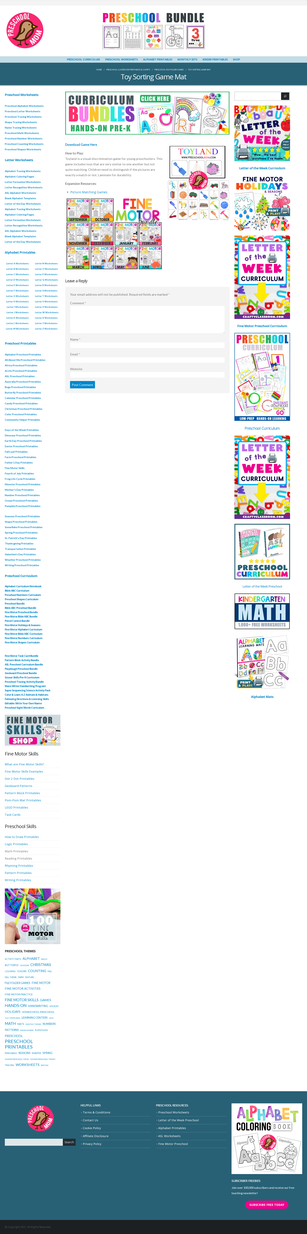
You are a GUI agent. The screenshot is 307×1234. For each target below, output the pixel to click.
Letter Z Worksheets (46, 328)
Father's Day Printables (19, 462)
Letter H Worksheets (17, 301)
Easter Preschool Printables (21, 446)
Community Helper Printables (22, 419)
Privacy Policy (92, 1144)
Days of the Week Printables (22, 429)
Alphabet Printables (157, 59)
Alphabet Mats (262, 697)
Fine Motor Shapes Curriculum (22, 642)
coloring (10, 971)
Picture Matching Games (88, 192)
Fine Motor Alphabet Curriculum (23, 629)
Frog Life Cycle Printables (20, 478)
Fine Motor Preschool (173, 1144)
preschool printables (19, 1044)
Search (69, 1142)
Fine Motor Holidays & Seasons (22, 625)
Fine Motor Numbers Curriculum (23, 638)
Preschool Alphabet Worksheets (24, 105)
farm (21, 977)
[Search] (285, 96)
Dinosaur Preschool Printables (23, 435)
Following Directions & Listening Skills (27, 699)
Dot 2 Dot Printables (19, 779)
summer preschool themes (42, 1059)
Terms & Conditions (96, 1112)
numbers (49, 1024)
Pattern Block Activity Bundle (22, 660)
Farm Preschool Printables (20, 457)
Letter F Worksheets (17, 290)
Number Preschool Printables (22, 495)
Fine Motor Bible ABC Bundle (21, 616)
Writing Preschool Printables (22, 565)
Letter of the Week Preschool (262, 586)
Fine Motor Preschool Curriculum (262, 326)
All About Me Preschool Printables (25, 359)
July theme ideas (12, 1018)
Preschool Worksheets (121, 59)
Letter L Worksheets (17, 323)
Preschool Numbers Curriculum (23, 595)
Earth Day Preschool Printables (23, 440)
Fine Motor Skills (15, 467)
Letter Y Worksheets (46, 323)
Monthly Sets (187, 59)
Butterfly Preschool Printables (23, 392)
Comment (78, 303)
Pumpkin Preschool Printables (22, 505)
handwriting (38, 1006)
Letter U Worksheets (46, 301)
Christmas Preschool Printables (23, 408)
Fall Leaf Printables (16, 451)
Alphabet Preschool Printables (23, 354)
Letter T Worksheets (46, 296)
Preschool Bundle (15, 603)
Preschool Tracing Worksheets (23, 116)
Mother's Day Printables (19, 489)
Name (75, 339)
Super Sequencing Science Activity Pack (28, 690)
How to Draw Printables (22, 837)
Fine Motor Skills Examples (24, 771)
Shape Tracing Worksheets (21, 122)
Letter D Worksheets (17, 279)
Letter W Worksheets (47, 312)
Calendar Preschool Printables (23, 397)
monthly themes (33, 1024)
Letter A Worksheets (17, 263)
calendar (24, 965)
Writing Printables (18, 880)
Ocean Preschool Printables (21, 500)
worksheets (27, 1064)
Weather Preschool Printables (23, 559)
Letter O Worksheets (46, 268)
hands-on (16, 1005)
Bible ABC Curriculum (17, 590)
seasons (24, 1053)
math (10, 1023)
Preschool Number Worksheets (23, 138)
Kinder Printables (215, 59)
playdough (41, 1030)
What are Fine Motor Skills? (24, 764)
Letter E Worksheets (17, 285)
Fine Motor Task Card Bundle (21, 656)
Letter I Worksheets (17, 307)
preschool (14, 1036)
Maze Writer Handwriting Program (25, 686)
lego (51, 1018)
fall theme (11, 977)
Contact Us (90, 1120)
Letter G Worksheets (17, 296)
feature (29, 977)
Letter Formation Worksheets (23, 181)
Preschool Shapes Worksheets (23, 149)
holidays (12, 1012)
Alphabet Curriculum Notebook (23, 586)
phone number (27, 1030)
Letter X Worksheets (46, 317)
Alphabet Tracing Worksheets (23, 171)
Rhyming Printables (19, 866)
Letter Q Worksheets (46, 279)
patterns (12, 1030)
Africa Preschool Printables (21, 365)
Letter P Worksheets (46, 274)
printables (11, 1053)
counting (37, 971)
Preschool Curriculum (83, 59)
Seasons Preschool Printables (22, 516)
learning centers (34, 1017)
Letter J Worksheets (18, 312)
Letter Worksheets (19, 160)
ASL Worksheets (169, 1136)
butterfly (12, 965)
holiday (54, 1006)
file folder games (17, 983)
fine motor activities (22, 988)
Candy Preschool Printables (21, 403)
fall (50, 971)
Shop (236, 59)
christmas (40, 964)
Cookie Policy (92, 1128)
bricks (44, 959)
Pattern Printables (18, 873)
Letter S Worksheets (46, 290)
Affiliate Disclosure (96, 1136)
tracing (9, 1065)
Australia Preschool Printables (23, 381)
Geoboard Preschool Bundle (21, 673)
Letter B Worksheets (17, 268)
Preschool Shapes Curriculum (21, 599)
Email (75, 354)
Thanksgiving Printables (19, 543)
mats (20, 1023)
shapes (36, 1053)
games (45, 1000)
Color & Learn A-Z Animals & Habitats (26, 694)
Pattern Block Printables (22, 793)
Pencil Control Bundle (17, 621)
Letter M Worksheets (17, 328)
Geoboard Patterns (18, 786)
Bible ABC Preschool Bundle (20, 608)
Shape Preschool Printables (21, 521)
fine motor (41, 983)
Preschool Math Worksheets (22, 132)
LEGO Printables (16, 807)
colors (22, 971)
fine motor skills (22, 1000)
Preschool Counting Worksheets (24, 143)
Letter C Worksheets (17, 274)
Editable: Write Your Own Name (23, 703)
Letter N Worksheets (46, 263)
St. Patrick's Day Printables (21, 537)
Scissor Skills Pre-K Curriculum (22, 677)
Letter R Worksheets (46, 285)
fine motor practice (19, 994)
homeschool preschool (38, 1011)
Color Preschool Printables (21, 414)
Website (76, 369)
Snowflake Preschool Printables (24, 527)
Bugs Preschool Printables (20, 387)
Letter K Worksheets (17, 317)
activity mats (13, 959)
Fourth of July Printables (19, 473)
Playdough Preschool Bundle (21, 669)
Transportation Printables (20, 548)
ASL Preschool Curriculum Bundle (24, 664)
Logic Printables (16, 844)
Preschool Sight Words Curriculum (24, 707)
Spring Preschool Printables (21, 532)
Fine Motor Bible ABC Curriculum (23, 634)
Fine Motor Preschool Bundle (21, 612)
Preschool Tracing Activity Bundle (24, 682)
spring (47, 1053)
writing (44, 1065)
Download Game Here (81, 144)
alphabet (31, 958)
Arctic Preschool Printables (21, 370)
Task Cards (12, 815)
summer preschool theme (17, 1059)
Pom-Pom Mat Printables (23, 800)
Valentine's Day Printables (20, 554)
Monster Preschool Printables (22, 484)
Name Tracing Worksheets (21, 127)
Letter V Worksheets (46, 307)
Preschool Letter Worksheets (22, 111)
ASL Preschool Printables (20, 376)
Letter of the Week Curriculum (262, 168)
